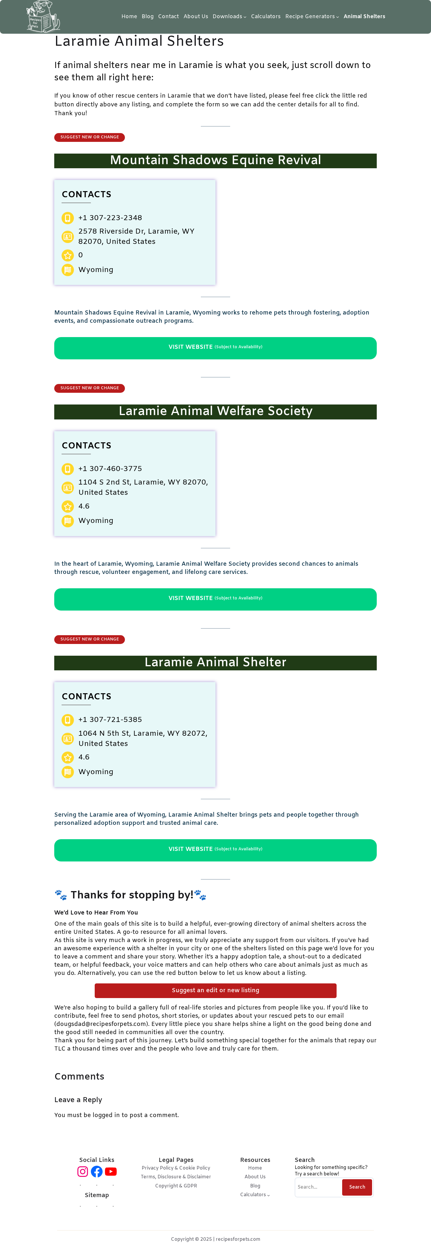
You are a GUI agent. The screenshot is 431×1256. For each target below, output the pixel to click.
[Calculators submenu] (268, 1195)
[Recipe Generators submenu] (337, 16)
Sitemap (97, 1195)
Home (129, 16)
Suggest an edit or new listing (215, 991)
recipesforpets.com (238, 1239)
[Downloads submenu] (245, 16)
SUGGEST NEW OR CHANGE (89, 137)
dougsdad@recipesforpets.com (101, 1024)
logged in (106, 1115)
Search (357, 1187)
